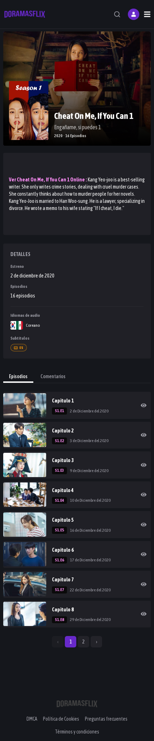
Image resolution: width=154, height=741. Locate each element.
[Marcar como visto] (143, 405)
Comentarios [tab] (53, 376)
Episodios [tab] (18, 376)
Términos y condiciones (77, 732)
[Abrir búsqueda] (117, 14)
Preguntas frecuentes (106, 719)
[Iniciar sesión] (133, 14)
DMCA (32, 719)
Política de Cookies (61, 719)
